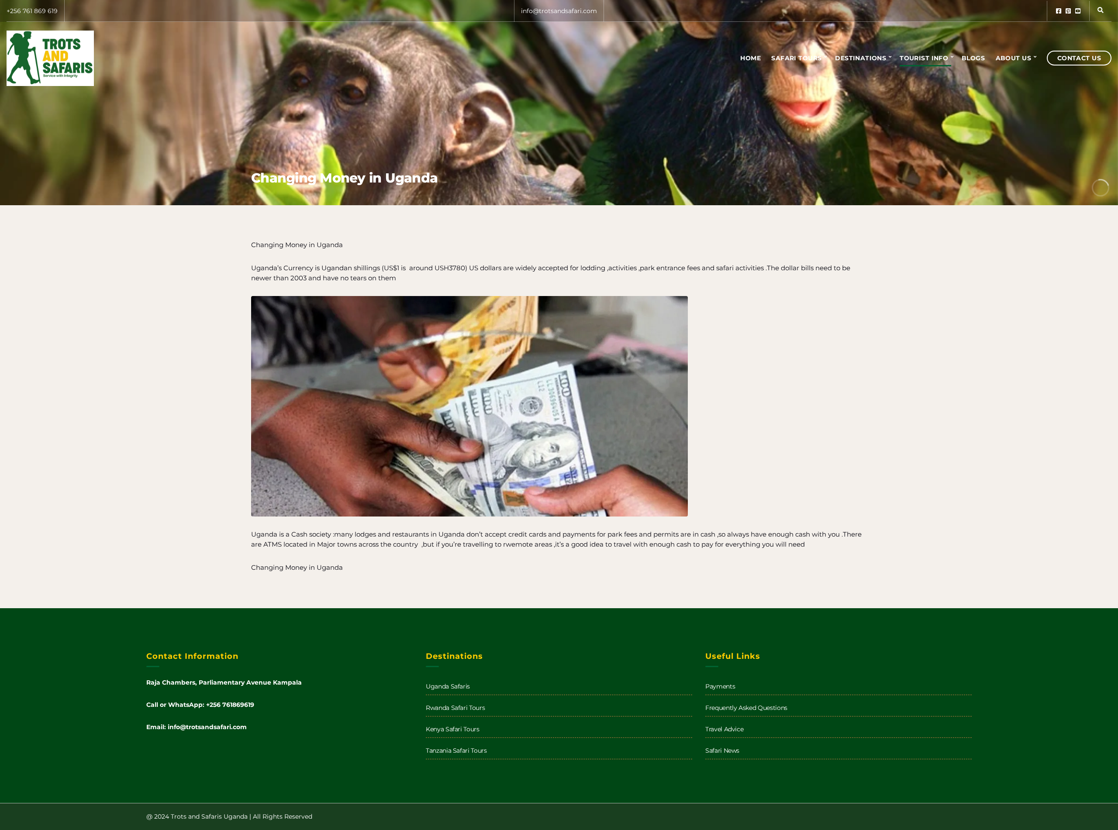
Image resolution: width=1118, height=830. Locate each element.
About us (1013, 58)
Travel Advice (724, 729)
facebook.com (1059, 11)
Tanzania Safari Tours (456, 750)
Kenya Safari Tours (453, 729)
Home (750, 58)
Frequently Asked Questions (746, 708)
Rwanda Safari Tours (455, 708)
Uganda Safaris (448, 686)
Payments (720, 686)
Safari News (722, 750)
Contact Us (1079, 58)
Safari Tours (796, 58)
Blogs (973, 58)
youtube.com (1078, 11)
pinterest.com (1068, 11)
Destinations (860, 58)
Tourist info (924, 58)
